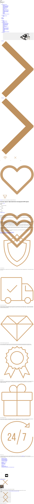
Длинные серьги (5, 8)
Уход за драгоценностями (4, 459)
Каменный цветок (5, 15)
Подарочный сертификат (4, 460)
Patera (3, 16)
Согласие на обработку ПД (5, 466)
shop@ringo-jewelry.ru (2, 479)
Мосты (4, 203)
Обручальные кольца (5, 7)
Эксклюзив (3, 20)
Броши (3, 30)
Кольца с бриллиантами (5, 5)
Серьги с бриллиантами (5, 6)
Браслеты (4, 22)
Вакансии (3, 462)
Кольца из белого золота (5, 9)
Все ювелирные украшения (6, 31)
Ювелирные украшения (4, 4)
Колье (3, 27)
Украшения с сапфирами (5, 11)
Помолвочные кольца (5, 24)
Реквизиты (3, 465)
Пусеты (4, 25)
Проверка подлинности (4, 458)
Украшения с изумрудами (6, 10)
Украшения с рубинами (5, 28)
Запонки (4, 13)
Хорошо (1, 491)
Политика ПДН (3, 463)
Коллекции (3, 32)
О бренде (3, 18)
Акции (2, 17)
